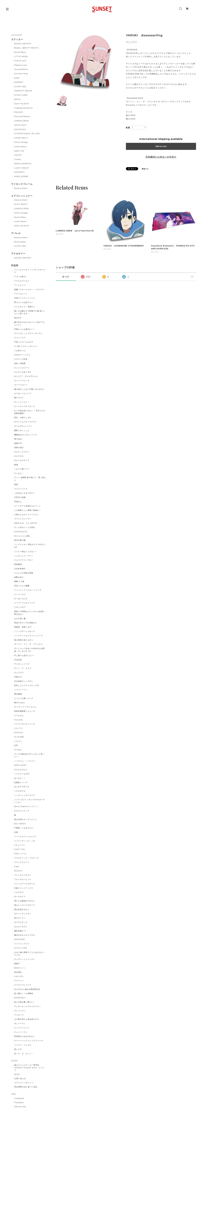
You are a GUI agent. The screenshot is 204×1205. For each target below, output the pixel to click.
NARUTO (18, 732)
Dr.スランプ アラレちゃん (25, 707)
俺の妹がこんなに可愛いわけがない (29, 389)
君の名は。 (19, 439)
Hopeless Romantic (23, 108)
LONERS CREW (21, 121)
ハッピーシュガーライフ (24, 795)
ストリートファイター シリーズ (27, 590)
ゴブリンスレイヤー (22, 519)
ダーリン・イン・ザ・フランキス (28, 644)
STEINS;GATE (20, 532)
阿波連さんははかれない (24, 1036)
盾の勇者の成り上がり (23, 640)
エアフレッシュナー (22, 195)
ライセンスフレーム (22, 184)
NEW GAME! (20, 765)
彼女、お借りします (22, 417)
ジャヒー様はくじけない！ (25, 551)
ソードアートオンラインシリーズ (28, 635)
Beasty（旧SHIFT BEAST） (27, 48)
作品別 (14, 265)
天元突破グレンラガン (23, 681)
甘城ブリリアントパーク (24, 298)
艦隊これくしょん (21, 430)
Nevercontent (21, 188)
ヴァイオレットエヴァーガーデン (28, 333)
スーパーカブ (20, 594)
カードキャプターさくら (24, 406)
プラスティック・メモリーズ (27, 858)
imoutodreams (21, 69)
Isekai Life (19, 151)
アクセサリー (18, 253)
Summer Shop (21, 73)
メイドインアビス (21, 944)
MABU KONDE (21, 176)
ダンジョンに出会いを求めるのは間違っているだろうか (29, 649)
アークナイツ (20, 285)
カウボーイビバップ (22, 393)
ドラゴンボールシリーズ (24, 724)
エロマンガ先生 (21, 359)
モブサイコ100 (20, 948)
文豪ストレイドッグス (23, 888)
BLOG (17, 1074)
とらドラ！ (19, 728)
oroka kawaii (20, 146)
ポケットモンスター (22, 913)
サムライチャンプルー (23, 560)
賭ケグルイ (19, 397)
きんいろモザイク (21, 460)
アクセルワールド (21, 281)
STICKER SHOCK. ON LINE (27, 133)
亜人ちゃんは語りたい (23, 302)
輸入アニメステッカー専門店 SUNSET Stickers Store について (29, 1067)
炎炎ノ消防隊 (20, 363)
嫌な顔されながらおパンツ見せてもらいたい (29, 323)
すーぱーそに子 (21, 599)
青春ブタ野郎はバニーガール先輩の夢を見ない (29, 612)
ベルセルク (19, 892)
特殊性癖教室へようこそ (24, 711)
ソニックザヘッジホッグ (24, 631)
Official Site (20, 1107)
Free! (16, 866)
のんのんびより (21, 769)
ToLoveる (18, 720)
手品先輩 (18, 660)
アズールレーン (21, 294)
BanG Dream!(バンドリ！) (26, 806)
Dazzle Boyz (20, 52)
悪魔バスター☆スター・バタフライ (29, 289)
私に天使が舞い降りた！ (24, 1002)
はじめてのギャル (21, 786)
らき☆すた (19, 976)
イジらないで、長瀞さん (24, 306)
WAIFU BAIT (21, 125)
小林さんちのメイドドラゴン (26, 514)
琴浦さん (18, 501)
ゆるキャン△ (20, 968)
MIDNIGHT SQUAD (23, 91)
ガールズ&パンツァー (23, 426)
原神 (16, 484)
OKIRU (17, 99)
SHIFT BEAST (21, 204)
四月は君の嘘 (20, 540)
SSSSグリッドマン (22, 355)
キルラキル (19, 456)
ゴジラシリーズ (21, 489)
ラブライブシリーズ (22, 985)
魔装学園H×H (20, 931)
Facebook (19, 1102)
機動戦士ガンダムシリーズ (25, 435)
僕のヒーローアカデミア (24, 905)
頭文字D (17, 318)
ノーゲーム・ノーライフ (24, 761)
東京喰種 (18, 694)
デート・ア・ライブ (22, 668)
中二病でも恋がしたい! (24, 655)
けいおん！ (19, 473)
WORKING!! (20, 998)
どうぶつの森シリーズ (23, 698)
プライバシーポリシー (23, 1083)
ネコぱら (18, 750)
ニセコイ (18, 741)
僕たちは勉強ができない (24, 901)
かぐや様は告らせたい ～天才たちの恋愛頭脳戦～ (29, 411)
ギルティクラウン (21, 452)
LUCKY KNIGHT (21, 168)
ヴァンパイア (20, 338)
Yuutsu (17, 159)
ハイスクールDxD (22, 774)
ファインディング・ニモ (24, 841)
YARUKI (18, 155)
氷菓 (16, 832)
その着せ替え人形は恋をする (26, 1019)
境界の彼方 (19, 447)
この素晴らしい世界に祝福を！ (27, 510)
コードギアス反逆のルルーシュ (27, 506)
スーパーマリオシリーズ (24, 603)
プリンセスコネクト (22, 875)
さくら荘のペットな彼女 (24, 527)
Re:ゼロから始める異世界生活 (27, 989)
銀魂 (16, 465)
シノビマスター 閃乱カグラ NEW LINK (30, 545)
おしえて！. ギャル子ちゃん (26, 376)
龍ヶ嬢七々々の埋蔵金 (23, 993)
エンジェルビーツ (21, 368)
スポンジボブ (20, 607)
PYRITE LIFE (20, 61)
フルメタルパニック (22, 879)
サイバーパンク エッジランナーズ (28, 1040)
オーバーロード (21, 385)
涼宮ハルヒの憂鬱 (21, 586)
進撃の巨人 (19, 577)
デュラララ (19, 672)
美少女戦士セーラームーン (25, 819)
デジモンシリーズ (21, 664)
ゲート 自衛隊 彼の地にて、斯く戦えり (30, 478)
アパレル (16, 233)
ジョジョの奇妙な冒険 (23, 573)
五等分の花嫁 (20, 497)
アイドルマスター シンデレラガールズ (29, 271)
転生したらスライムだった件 (26, 685)
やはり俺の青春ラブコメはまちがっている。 (29, 953)
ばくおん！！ (20, 778)
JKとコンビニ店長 (22, 536)
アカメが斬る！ (21, 276)
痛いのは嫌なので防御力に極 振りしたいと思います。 (29, 312)
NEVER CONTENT (22, 44)
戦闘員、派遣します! (23, 627)
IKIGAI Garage (21, 142)
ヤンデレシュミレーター (24, 959)
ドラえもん (19, 715)
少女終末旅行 (20, 568)
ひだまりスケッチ (21, 811)
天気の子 (18, 677)
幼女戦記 (18, 972)
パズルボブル (20, 791)
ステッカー (17, 39)
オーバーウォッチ (21, 380)
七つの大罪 (19, 737)
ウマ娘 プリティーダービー (26, 346)
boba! (17, 78)
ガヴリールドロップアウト (25, 422)
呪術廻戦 (18, 564)
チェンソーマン (21, 1032)
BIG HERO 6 (20, 824)
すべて (65, 276)
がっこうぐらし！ (21, 402)
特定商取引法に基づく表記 (25, 1087)
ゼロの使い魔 (20, 618)
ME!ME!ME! (19, 939)
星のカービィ (20, 918)
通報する (145, 169)
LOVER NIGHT (21, 138)
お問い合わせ (20, 1078)
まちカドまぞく (21, 926)
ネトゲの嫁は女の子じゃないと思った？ (29, 755)
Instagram (19, 1098)
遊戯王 (17, 963)
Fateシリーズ (20, 853)
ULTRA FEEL (20, 86)
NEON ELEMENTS (22, 164)
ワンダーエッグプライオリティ (27, 1006)
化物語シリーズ (21, 782)
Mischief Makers (22, 116)
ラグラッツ (19, 980)
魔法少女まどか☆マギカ (24, 935)
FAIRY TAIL (19, 849)
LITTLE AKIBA (21, 56)
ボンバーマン (20, 1023)
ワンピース (19, 1015)
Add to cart (161, 146)
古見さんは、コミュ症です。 (26, 523)
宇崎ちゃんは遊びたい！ (24, 329)
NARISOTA (19, 172)
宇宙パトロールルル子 (23, 342)
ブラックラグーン (21, 862)
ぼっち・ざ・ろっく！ (23, 1053)
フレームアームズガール (24, 884)
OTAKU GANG (21, 95)
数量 (128, 128)
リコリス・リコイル (22, 1045)
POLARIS (18, 112)
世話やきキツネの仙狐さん (25, 623)
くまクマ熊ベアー (21, 469)
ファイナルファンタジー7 (25, 836)
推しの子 (18, 1049)
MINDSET (18, 82)
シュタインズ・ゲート (23, 556)
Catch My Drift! (21, 104)
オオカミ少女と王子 (22, 372)
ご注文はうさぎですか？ (24, 493)
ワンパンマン (20, 1011)
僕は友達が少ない (21, 909)
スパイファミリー (21, 1028)
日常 (16, 745)
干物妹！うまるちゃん (23, 828)
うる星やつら (20, 350)
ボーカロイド (20, 896)
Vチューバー (19, 845)
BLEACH (18, 871)
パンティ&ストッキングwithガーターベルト (29, 800)
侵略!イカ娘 (19, 581)
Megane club (20, 65)
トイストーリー (21, 690)
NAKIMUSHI (20, 129)
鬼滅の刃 (18, 443)
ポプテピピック (21, 922)
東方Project (19, 703)
